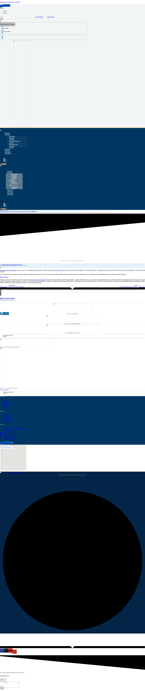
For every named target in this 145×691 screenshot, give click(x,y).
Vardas (2, 679)
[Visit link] (72, 336)
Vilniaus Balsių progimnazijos (8, 270)
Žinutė (2, 687)
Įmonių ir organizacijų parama (21, 211)
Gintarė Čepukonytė (39, 279)
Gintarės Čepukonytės (60, 270)
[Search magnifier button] (1, 19)
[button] (13, 8)
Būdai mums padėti (7, 298)
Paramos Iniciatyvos (8, 211)
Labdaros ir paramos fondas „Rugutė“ (10, 2)
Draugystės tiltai (13, 184)
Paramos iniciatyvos (12, 179)
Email (1, 681)
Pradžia (1, 211)
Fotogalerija (8, 153)
